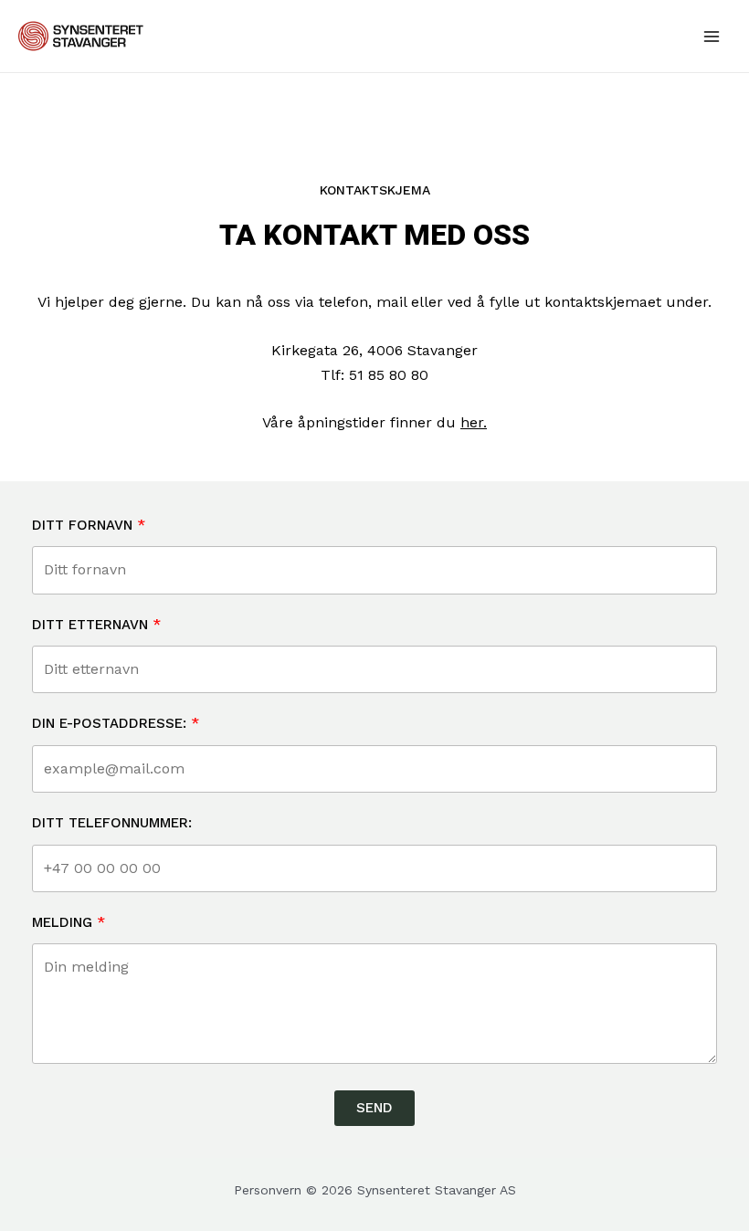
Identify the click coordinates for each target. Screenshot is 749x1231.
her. (473, 422)
